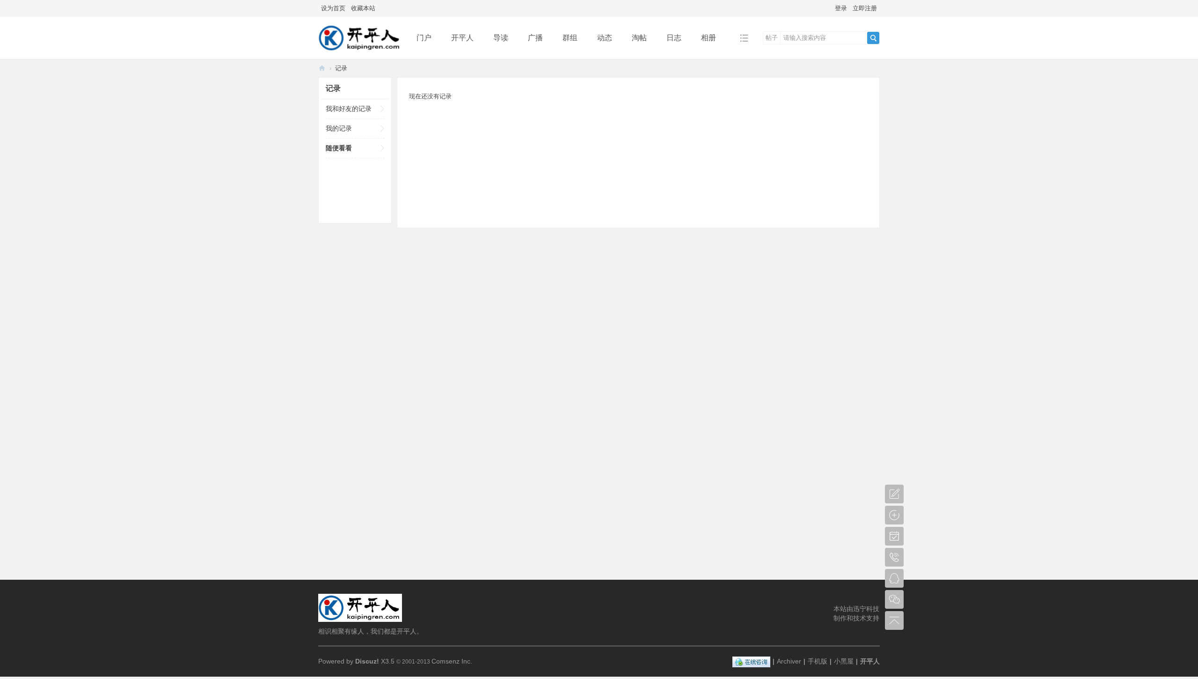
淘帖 (639, 38)
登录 (841, 8)
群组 (569, 38)
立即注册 (865, 8)
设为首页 (333, 8)
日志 (673, 38)
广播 (535, 38)
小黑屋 (844, 661)
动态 (604, 38)
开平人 (462, 38)
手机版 (817, 661)
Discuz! (367, 661)
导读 (500, 38)
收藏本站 (363, 8)
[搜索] (873, 38)
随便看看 (339, 148)
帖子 (772, 37)
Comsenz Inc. (451, 661)
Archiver (789, 661)
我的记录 (339, 128)
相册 (708, 38)
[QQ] (751, 661)
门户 (423, 38)
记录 (341, 68)
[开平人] (360, 52)
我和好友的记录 (349, 108)
